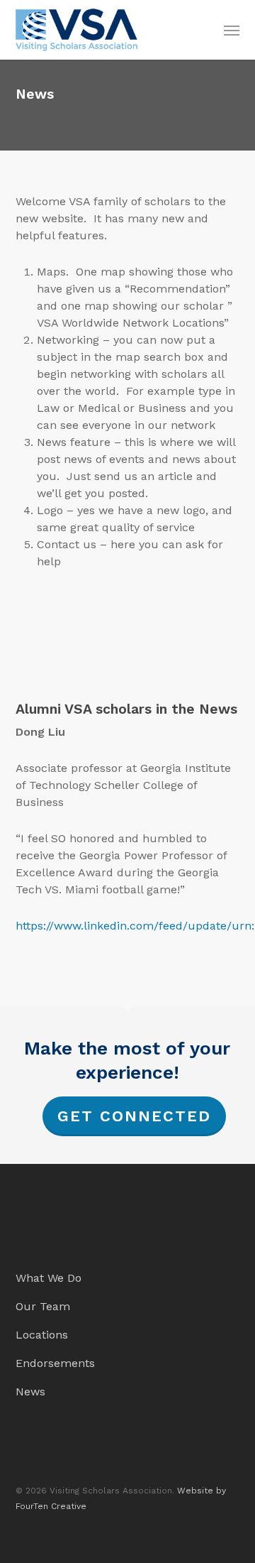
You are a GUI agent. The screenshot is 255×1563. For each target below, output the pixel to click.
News (30, 1391)
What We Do (48, 1278)
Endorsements (55, 1363)
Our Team (43, 1306)
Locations (42, 1334)
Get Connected (134, 1116)
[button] (231, 30)
